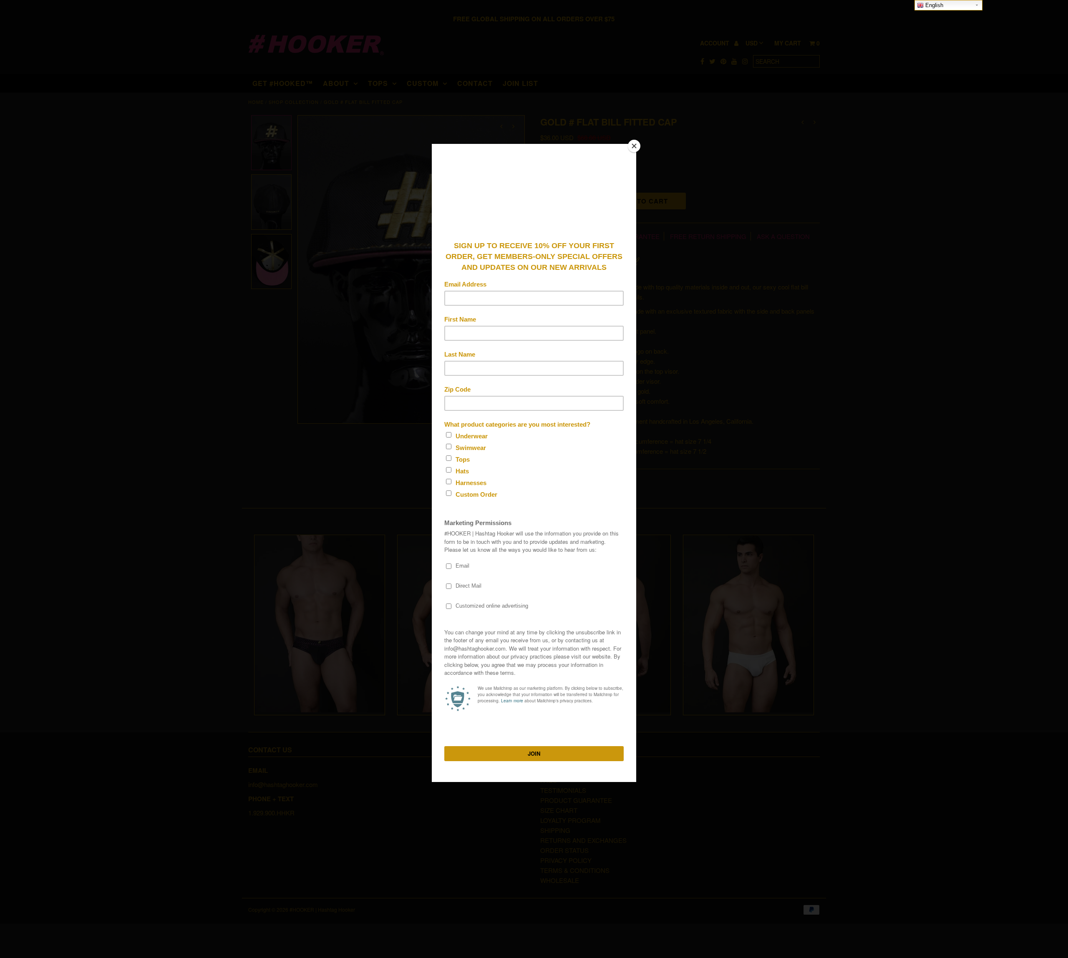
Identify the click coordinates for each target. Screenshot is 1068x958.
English (933, 5)
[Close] (634, 146)
